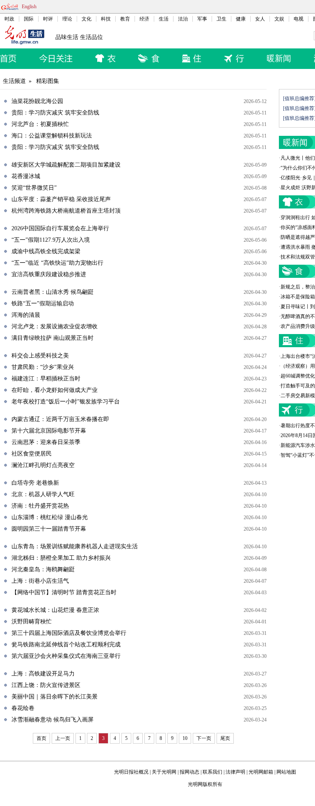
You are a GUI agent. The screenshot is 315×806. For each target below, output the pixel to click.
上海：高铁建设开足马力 (43, 674)
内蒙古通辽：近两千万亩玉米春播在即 (60, 419)
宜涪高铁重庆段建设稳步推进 (48, 274)
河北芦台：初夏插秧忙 (40, 124)
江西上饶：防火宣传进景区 (45, 685)
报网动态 (189, 772)
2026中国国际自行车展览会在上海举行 (60, 228)
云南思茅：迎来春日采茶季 (45, 442)
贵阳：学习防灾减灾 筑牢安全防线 (55, 113)
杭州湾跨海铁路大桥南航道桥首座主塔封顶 (66, 211)
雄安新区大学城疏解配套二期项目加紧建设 (66, 165)
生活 (164, 19)
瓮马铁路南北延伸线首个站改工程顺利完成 (66, 644)
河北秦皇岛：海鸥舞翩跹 (43, 569)
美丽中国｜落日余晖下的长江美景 (54, 697)
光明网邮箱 (261, 772)
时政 (9, 19)
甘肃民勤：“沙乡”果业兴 (42, 367)
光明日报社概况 (131, 772)
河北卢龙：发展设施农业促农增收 (54, 326)
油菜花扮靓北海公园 (37, 101)
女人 (260, 19)
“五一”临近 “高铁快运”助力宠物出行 (57, 263)
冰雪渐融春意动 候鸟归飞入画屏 (52, 720)
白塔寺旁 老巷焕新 (35, 483)
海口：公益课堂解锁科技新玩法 (51, 136)
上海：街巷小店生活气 (40, 581)
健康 (241, 19)
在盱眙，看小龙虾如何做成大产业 (54, 390)
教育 (125, 19)
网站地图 (286, 772)
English (29, 6)
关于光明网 (164, 772)
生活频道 (14, 81)
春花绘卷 (22, 708)
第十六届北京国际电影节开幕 (48, 431)
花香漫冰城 (25, 176)
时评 (48, 19)
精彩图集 (47, 81)
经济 (144, 19)
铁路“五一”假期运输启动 (42, 303)
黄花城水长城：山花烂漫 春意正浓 (55, 610)
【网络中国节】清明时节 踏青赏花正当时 (63, 592)
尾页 (225, 738)
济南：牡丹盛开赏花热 (40, 506)
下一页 (203, 738)
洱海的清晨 (25, 315)
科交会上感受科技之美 (40, 356)
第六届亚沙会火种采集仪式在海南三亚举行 (66, 656)
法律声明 (235, 772)
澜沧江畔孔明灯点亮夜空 (43, 465)
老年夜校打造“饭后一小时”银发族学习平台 (65, 401)
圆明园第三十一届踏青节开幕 (48, 529)
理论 (67, 19)
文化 (86, 19)
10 (185, 738)
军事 (202, 19)
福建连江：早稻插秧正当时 (45, 379)
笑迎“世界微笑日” (34, 188)
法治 (183, 19)
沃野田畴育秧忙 (31, 621)
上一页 (62, 738)
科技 (106, 19)
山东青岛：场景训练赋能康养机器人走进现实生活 (74, 546)
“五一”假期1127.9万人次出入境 (50, 240)
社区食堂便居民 (31, 454)
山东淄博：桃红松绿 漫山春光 (49, 517)
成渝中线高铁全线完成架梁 (45, 251)
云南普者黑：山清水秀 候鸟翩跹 (52, 292)
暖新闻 (279, 58)
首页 (41, 738)
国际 (29, 19)
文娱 (279, 19)
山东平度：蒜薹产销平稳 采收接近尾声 (61, 199)
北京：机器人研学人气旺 (43, 494)
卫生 (221, 19)
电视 (299, 19)
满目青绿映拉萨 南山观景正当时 (52, 338)
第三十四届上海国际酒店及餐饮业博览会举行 (68, 633)
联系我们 (212, 772)
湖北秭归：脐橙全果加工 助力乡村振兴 (61, 558)
